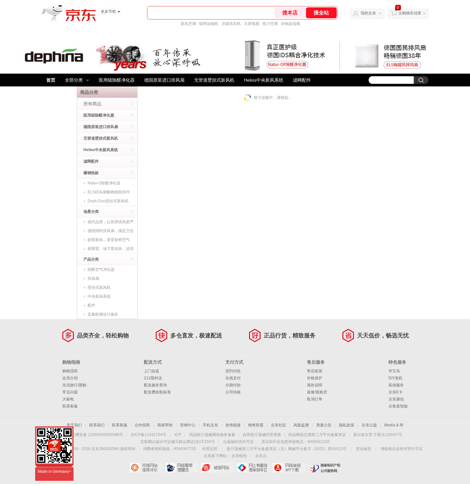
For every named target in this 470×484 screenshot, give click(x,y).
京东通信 (396, 399)
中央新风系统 (99, 296)
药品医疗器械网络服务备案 (212, 434)
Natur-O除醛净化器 (104, 183)
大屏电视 (251, 23)
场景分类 (91, 211)
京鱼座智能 (398, 406)
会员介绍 (70, 378)
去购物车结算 (409, 13)
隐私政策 (346, 425)
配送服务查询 (155, 385)
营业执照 (363, 449)
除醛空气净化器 (101, 269)
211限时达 (153, 378)
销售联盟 (255, 425)
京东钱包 (239, 456)
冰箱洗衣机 (231, 23)
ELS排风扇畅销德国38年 (109, 192)
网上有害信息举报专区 (253, 468)
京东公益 (369, 425)
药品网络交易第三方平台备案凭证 (317, 434)
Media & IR (393, 425)
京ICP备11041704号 (148, 434)
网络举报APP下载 (288, 468)
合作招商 (142, 425)
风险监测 (301, 425)
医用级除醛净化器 (117, 80)
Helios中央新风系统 (263, 80)
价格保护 (314, 378)
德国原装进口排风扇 (164, 80)
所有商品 (92, 103)
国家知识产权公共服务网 (324, 468)
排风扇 (93, 278)
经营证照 (209, 449)
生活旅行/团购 (74, 385)
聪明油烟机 (208, 23)
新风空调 (188, 23)
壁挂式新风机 (99, 287)
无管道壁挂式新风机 (214, 80)
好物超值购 (290, 23)
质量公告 (324, 425)
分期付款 (233, 385)
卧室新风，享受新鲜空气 (109, 240)
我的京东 (368, 13)
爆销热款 (91, 173)
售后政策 (314, 371)
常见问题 (70, 392)
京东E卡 (395, 392)
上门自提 (151, 371)
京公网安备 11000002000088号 (95, 434)
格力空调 (270, 23)
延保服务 (396, 385)
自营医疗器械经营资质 (262, 434)
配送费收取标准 (157, 392)
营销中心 (187, 425)
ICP (178, 434)
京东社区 (278, 425)
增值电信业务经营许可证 (401, 449)
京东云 (261, 456)
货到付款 (233, 371)
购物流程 (70, 371)
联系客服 (70, 406)
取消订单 (314, 399)
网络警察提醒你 (181, 468)
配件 (91, 305)
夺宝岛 (394, 371)
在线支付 (233, 378)
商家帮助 (165, 425)
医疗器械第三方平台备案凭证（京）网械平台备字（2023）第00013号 (287, 449)
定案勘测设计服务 (103, 314)
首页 (50, 80)
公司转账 (233, 392)
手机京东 (210, 425)
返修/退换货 (317, 392)
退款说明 (314, 385)
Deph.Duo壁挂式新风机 (108, 201)
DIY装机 (395, 378)
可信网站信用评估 (145, 468)
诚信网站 (217, 468)
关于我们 (74, 425)
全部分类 (74, 80)
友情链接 (233, 425)
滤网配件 (302, 80)
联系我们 (97, 425)
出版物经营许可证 (238, 442)
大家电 (68, 399)
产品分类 (91, 259)
